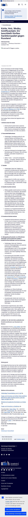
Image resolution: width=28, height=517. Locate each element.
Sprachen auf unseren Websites (9, 478)
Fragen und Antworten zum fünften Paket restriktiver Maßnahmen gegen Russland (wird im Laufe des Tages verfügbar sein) (14, 397)
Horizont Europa (22, 277)
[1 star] (3, 439)
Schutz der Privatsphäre (7, 483)
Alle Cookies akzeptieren (13, 509)
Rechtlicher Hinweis (6, 486)
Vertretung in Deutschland (7, 431)
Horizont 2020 (10, 277)
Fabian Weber (12, 409)
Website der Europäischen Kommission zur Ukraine (13, 402)
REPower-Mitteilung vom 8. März (11, 109)
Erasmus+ (15, 278)
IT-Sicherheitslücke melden (7, 475)
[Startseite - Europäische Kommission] (4, 4)
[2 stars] (4, 439)
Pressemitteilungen (6, 24)
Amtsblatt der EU (5, 91)
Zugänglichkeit (4, 488)
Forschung (12, 267)
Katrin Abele (7, 412)
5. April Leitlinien (17, 326)
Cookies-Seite (8, 501)
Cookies (3, 480)
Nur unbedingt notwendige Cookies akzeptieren (16, 513)
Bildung (21, 267)
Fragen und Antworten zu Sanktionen (10, 406)
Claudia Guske (10, 410)
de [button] (18, 4)
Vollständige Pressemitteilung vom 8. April (11, 393)
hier (22, 414)
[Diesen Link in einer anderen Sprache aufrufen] (20, 109)
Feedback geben (21, 439)
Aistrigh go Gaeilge (9, 15)
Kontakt (3, 472)
